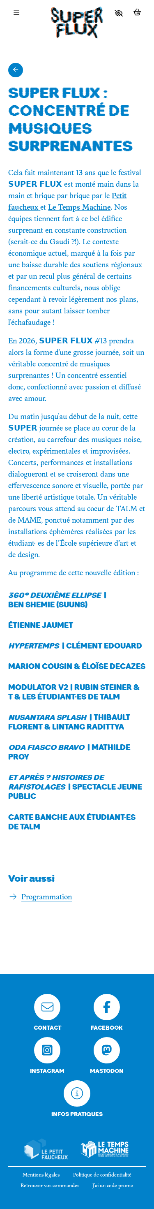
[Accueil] (77, 24)
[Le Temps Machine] (104, 1149)
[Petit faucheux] (46, 1149)
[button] (118, 13)
